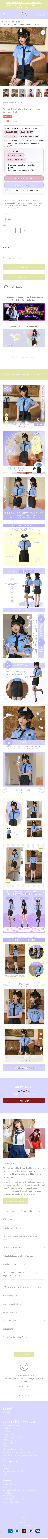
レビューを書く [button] (24, 1101)
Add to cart (24, 277)
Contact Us (7, 1486)
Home (4, 21)
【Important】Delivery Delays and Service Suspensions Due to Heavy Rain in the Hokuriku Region (24, 5)
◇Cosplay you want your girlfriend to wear (20, 1455)
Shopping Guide (9, 1484)
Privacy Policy (8, 1495)
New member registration (13, 1471)
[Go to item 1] (6, 93)
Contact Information (11, 1501)
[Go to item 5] (38, 93)
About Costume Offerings (13, 1498)
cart (4, 1474)
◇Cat (5, 1446)
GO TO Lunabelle (15, 1201)
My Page (6, 1468)
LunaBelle (7, 1415)
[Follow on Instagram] (24, 1509)
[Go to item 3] (22, 93)
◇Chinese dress (9, 1440)
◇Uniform (7, 1431)
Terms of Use (8, 1492)
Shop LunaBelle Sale (24, 185)
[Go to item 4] (30, 93)
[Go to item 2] (14, 93)
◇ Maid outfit (8, 1434)
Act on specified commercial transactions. (20, 1489)
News (5, 1465)
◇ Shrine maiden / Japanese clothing (18, 1452)
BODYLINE (7, 1412)
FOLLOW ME (24, 1354)
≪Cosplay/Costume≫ (12, 1425)
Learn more (24, 1386)
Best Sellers (15, 21)
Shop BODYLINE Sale (24, 178)
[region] (24, 1377)
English (22, 1517)
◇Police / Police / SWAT (12, 1437)
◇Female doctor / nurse (12, 1449)
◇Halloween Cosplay (11, 1428)
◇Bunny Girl (8, 1443)
